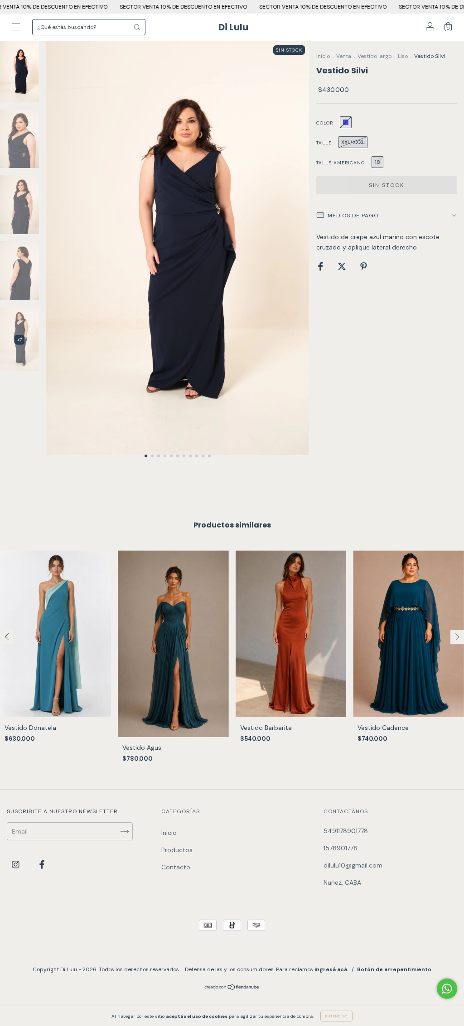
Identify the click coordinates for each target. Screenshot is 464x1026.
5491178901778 (346, 831)
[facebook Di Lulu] (42, 865)
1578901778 (341, 848)
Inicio (323, 56)
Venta (343, 56)
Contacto (175, 867)
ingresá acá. (331, 969)
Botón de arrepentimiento (394, 969)
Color (324, 123)
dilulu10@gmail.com (353, 865)
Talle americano (340, 163)
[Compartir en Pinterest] (363, 266)
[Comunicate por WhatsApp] (447, 988)
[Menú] (15, 28)
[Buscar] (137, 27)
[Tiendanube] (232, 988)
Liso (403, 56)
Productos (177, 850)
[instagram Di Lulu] (16, 865)
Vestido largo (375, 56)
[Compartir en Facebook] (321, 266)
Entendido (336, 1016)
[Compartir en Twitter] (343, 266)
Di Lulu (233, 27)
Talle (324, 143)
